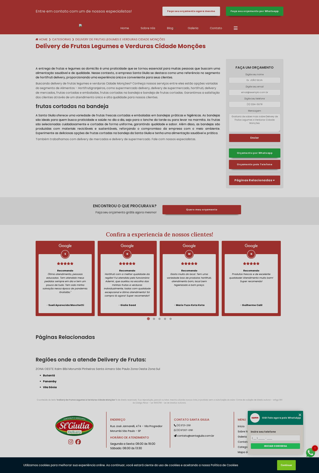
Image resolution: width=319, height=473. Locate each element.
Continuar (286, 465)
